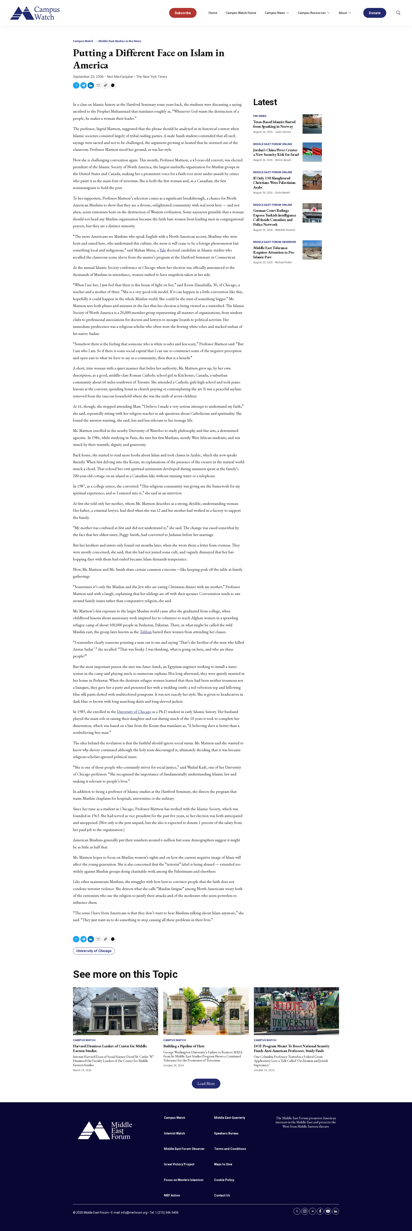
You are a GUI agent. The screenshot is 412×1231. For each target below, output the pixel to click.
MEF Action (172, 1195)
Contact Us (222, 1195)
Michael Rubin (283, 262)
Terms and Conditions (230, 1149)
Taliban (146, 631)
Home (213, 13)
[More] (287, 13)
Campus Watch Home (241, 13)
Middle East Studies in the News (119, 41)
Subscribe (183, 13)
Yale (163, 250)
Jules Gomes (283, 131)
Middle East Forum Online (272, 144)
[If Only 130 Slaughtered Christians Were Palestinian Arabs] (312, 180)
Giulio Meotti (282, 192)
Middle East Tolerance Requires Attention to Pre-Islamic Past (274, 252)
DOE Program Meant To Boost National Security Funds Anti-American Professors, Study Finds (292, 1048)
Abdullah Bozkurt (285, 230)
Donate (375, 13)
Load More (206, 1083)
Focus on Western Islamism (183, 1180)
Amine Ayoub (283, 160)
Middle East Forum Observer (274, 242)
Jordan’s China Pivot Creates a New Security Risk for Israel (276, 152)
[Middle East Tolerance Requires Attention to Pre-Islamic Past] (312, 250)
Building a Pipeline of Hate (183, 1045)
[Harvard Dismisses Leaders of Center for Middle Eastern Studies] (115, 1011)
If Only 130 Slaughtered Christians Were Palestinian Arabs (274, 183)
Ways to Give (223, 1164)
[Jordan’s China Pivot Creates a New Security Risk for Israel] (312, 152)
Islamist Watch (174, 1133)
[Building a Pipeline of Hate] (205, 1011)
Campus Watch (83, 41)
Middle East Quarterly (229, 1117)
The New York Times (151, 77)
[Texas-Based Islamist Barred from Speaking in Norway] (312, 124)
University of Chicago (134, 711)
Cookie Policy (224, 1180)
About (343, 13)
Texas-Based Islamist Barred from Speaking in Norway (274, 124)
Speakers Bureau (226, 1133)
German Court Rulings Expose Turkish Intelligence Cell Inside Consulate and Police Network (274, 217)
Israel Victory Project (179, 1164)
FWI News (259, 116)
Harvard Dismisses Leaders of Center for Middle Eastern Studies (110, 1048)
